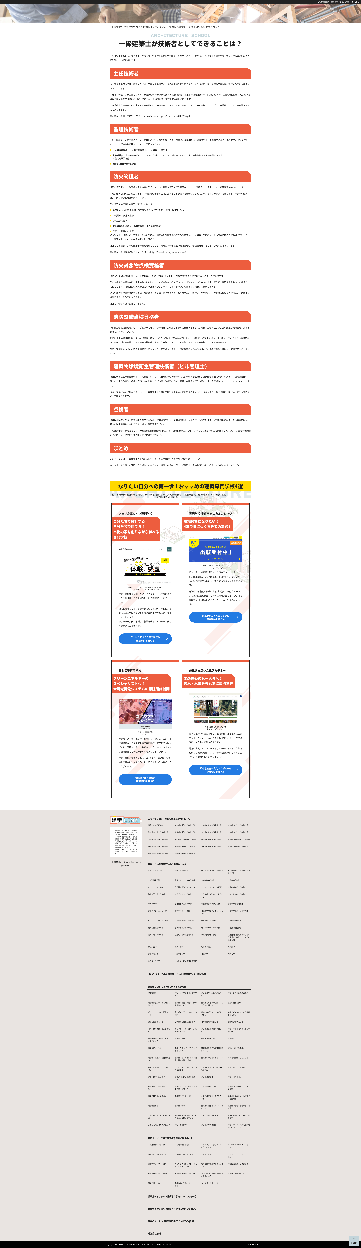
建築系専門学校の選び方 (157, 1096)
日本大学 (204, 954)
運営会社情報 (154, 1233)
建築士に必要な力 (181, 1038)
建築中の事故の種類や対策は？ (211, 1030)
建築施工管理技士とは (236, 1173)
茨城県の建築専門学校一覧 (158, 832)
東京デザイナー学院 (182, 911)
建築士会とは (153, 1105)
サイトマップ (253, 1244)
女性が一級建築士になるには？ (185, 1078)
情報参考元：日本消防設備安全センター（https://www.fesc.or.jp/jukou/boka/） (148, 251)
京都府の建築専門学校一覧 (211, 846)
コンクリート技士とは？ (210, 1183)
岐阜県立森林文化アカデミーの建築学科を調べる (216, 770)
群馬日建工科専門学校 (209, 920)
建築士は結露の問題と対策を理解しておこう (186, 1003)
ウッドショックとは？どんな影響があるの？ (186, 1030)
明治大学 (231, 954)
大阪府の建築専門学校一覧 (238, 846)
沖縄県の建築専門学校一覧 (185, 853)
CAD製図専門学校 (154, 880)
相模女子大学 (206, 947)
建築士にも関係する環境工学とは (186, 994)
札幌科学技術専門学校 (236, 887)
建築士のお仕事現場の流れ (238, 993)
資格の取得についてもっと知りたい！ (239, 1116)
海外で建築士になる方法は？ (239, 1057)
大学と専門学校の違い (209, 1086)
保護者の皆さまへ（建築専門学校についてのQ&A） (172, 1208)
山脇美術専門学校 (234, 927)
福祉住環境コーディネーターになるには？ (212, 1174)
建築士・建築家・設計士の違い (159, 1058)
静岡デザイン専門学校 (183, 894)
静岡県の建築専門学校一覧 (158, 846)
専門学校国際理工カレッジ (185, 887)
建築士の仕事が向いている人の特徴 (239, 1087)
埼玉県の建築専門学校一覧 (211, 832)
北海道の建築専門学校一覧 (211, 825)
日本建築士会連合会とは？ (185, 1022)
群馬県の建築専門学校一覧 (185, 832)
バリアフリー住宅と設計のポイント (159, 1013)
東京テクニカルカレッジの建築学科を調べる (215, 617)
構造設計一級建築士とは (157, 1154)
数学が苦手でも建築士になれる (159, 1087)
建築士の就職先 (207, 1077)
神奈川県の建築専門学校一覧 (186, 839)
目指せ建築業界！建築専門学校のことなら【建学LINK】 (339, 2)
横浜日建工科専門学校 (156, 934)
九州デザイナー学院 (155, 887)
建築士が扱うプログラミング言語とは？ (186, 1049)
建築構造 (231, 1038)
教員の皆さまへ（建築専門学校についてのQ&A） (171, 1221)
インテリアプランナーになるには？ (239, 1145)
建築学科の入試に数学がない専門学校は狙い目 (186, 1087)
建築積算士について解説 (157, 1173)
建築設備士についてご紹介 (238, 1164)
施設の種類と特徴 (234, 1002)
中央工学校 (152, 904)
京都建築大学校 (234, 880)
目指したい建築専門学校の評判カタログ (167, 864)
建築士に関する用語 (155, 1022)
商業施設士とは (154, 1183)
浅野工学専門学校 (181, 870)
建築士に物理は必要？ (156, 1077)
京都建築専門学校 (208, 880)
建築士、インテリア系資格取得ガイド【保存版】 (171, 1138)
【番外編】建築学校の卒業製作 (186, 962)
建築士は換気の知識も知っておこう (159, 1003)
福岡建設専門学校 (234, 920)
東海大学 (231, 947)
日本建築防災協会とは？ (210, 1022)
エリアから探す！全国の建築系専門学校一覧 (169, 818)
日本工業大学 (180, 954)
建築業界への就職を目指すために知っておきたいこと (186, 1116)
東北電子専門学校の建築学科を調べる (145, 779)
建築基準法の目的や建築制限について (212, 1049)
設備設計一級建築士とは (184, 1154)
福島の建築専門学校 (155, 825)
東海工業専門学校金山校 (210, 904)
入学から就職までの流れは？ (159, 1125)
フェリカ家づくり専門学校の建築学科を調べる (145, 638)
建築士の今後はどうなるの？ (212, 1057)
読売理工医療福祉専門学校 (185, 934)
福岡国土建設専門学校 (156, 927)
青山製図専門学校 (155, 870)
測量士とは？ (206, 1154)
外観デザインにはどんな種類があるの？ (239, 1013)
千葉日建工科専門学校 (236, 894)
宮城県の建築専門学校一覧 (238, 825)
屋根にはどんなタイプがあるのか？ (212, 1013)
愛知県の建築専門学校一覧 (185, 846)
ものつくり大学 (154, 961)
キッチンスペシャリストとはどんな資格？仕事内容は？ (186, 1165)
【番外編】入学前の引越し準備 (159, 1116)
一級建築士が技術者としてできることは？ (159, 1039)
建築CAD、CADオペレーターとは (185, 1184)
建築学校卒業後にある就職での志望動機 (239, 1097)
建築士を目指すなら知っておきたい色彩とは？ (212, 1003)
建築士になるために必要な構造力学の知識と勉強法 (186, 1058)
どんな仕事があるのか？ (210, 1115)
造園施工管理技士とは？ (157, 1164)
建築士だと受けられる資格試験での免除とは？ (239, 1126)
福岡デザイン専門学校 (183, 927)
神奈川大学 (152, 947)
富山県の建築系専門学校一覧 (239, 839)
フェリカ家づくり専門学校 (185, 920)
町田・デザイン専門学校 (210, 927)
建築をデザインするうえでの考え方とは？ (186, 1068)
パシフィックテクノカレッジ (159, 920)
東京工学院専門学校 (235, 904)
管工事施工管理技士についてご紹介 (212, 1165)
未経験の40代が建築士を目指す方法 (211, 1068)
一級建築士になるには (156, 1144)
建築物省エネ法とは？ (236, 1022)
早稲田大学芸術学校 (208, 934)
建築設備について (155, 1048)
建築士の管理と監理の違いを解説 (239, 1106)
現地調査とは (153, 993)
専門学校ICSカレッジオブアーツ (212, 895)
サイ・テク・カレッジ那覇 (211, 887)
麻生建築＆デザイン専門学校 (212, 870)
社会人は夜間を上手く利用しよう (212, 1097)
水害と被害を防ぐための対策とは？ (159, 1030)
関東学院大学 (180, 947)
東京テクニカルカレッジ (157, 911)
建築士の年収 (180, 1105)
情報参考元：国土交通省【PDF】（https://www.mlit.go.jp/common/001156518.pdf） (151, 115)
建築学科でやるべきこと (184, 1096)
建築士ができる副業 (208, 1125)
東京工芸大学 (153, 954)
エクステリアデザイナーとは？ (238, 1155)
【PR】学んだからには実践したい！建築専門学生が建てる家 (177, 974)
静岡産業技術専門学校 (156, 894)
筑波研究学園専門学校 (183, 904)
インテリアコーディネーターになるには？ (212, 1145)
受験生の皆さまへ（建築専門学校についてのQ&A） (172, 1196)
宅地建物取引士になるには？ (186, 1173)
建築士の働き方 (181, 1125)
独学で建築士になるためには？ (158, 1068)
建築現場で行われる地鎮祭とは (212, 994)
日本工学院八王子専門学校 (238, 911)
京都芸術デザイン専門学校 (185, 880)
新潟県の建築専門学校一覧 (211, 839)
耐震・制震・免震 (208, 1038)
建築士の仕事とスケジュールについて (212, 1106)
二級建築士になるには (183, 1144)
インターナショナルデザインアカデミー (239, 871)
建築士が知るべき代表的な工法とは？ (239, 1030)
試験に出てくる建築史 (236, 1048)
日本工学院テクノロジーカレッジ (212, 912)
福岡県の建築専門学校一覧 (158, 853)
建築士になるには (234, 1077)
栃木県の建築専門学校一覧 (185, 825)
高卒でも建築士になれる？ (238, 1067)
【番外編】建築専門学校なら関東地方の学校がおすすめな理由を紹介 (239, 937)
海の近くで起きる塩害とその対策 (186, 1013)
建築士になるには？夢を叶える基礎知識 (167, 986)
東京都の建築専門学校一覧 (158, 839)
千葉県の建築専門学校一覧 (238, 832)
